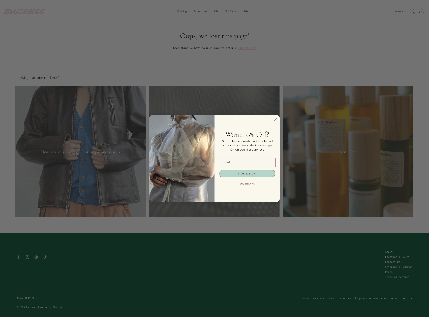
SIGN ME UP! (247, 173)
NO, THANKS (247, 184)
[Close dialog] (275, 120)
